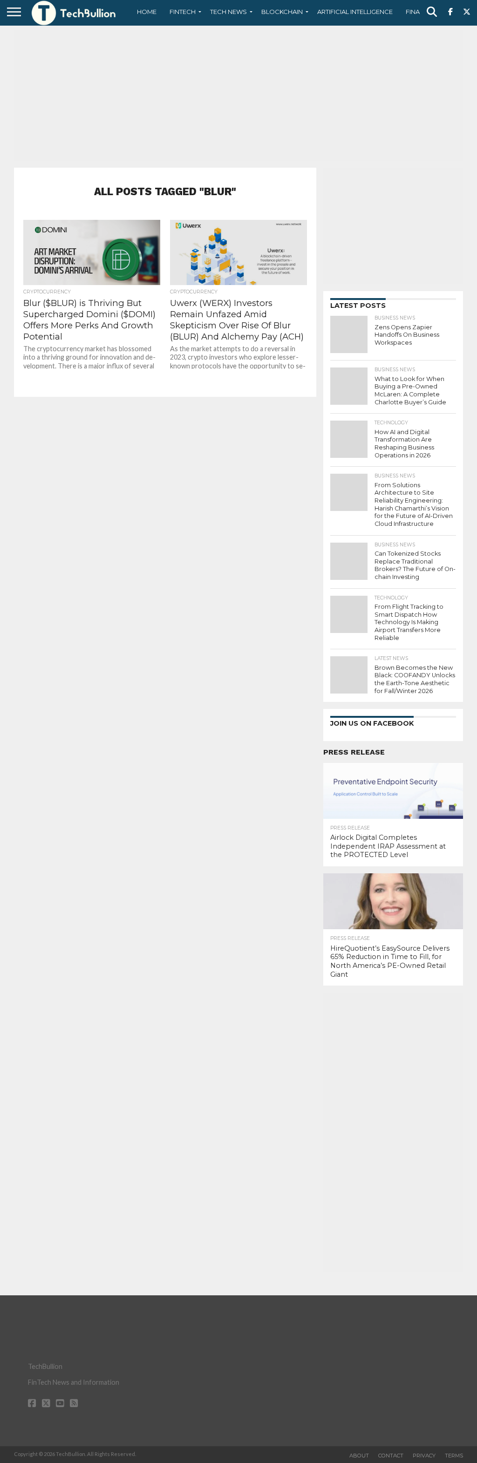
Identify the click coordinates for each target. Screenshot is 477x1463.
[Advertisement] (238, 95)
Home (147, 11)
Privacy (424, 1455)
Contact (390, 1455)
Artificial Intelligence (355, 11)
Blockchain (282, 11)
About (359, 1455)
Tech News (228, 11)
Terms (454, 1455)
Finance (419, 11)
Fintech (183, 11)
